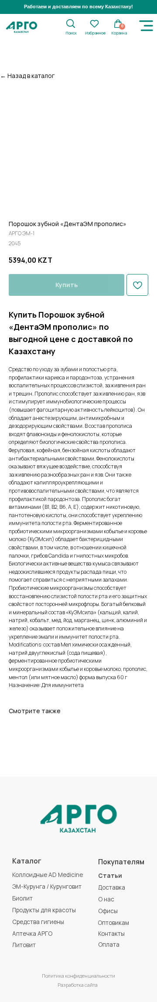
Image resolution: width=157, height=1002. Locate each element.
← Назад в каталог (27, 75)
